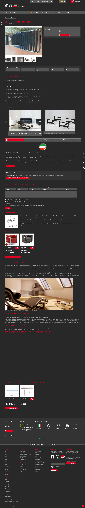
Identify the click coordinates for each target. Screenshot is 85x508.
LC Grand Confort (8, 491)
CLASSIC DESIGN (46, 12)
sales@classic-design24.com (38, 444)
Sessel (6, 451)
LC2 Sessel (28, 132)
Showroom (37, 459)
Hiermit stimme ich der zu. (16, 201)
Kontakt (36, 466)
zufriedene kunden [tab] (54, 140)
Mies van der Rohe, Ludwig (25, 454)
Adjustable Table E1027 (9, 483)
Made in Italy (22, 468)
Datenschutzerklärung (20, 201)
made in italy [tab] (12, 140)
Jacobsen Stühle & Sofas (10, 498)
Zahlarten (37, 452)
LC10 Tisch (16, 133)
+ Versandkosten (48, 34)
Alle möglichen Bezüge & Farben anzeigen (18, 177)
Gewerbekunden (38, 461)
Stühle (6, 459)
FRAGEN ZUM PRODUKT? (13, 69)
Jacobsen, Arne (23, 456)
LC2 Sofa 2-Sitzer (34, 132)
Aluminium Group (8, 489)
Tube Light (32, 133)
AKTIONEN (34, 12)
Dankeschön (22, 473)
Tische (6, 467)
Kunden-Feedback (23, 469)
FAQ (48, 187)
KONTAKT (66, 12)
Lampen (6, 469)
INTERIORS (57, 12)
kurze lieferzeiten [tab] (71, 140)
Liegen (6, 456)
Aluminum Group (8, 462)
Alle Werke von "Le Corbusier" (12, 257)
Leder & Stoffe (38, 457)
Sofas (6, 454)
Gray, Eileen (22, 457)
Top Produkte (7, 477)
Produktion (22, 464)
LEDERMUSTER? (27, 69)
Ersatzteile (13, 17)
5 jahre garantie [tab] (32, 140)
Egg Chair (6, 488)
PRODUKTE (24, 12)
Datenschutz (37, 469)
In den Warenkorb (64, 34)
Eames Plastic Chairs (9, 493)
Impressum (37, 471)
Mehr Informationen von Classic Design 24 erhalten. (17, 199)
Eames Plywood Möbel (9, 499)
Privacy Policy (30, 205)
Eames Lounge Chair (9, 494)
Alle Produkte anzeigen (11, 408)
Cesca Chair (7, 486)
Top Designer (22, 449)
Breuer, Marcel (23, 459)
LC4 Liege (7, 481)
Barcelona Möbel (8, 496)
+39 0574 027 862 (51, 444)
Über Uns (22, 462)
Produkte (6, 449)
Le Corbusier (22, 451)
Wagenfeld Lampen (23, 133)
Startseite (7, 17)
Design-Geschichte (39, 464)
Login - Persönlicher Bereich (40, 462)
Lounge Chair (7, 484)
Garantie (37, 454)
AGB (21, 471)
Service (36, 449)
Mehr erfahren (10, 165)
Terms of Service (38, 205)
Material (21, 466)
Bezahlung (56, 69)
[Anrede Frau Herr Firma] (10, 189)
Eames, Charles (23, 452)
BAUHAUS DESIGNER (11, 12)
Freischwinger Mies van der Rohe (11, 501)
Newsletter (37, 467)
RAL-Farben (12, 175)
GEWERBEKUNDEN (72, 69)
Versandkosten (38, 451)
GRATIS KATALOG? (42, 69)
